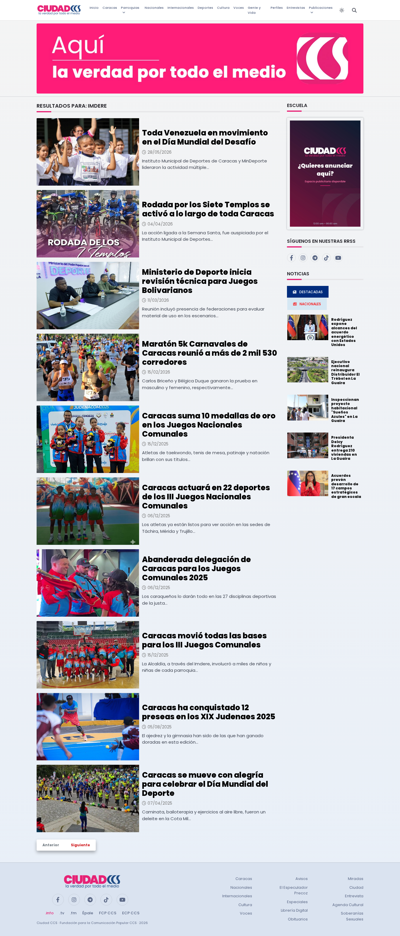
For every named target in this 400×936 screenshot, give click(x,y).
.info (49, 913)
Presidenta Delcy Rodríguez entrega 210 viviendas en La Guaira (344, 448)
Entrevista (354, 896)
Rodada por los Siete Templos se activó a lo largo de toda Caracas (208, 209)
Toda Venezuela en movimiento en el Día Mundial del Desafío (205, 137)
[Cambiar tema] (342, 10)
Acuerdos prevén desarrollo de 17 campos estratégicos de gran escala (346, 486)
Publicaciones (321, 7)
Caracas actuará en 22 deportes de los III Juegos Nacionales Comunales (206, 496)
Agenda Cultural (347, 905)
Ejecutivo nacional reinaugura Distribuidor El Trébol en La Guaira (345, 372)
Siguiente (80, 844)
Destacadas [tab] (311, 291)
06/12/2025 (159, 516)
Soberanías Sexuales (352, 916)
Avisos (301, 878)
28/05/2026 (160, 152)
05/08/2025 (160, 727)
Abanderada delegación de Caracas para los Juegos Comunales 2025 (196, 568)
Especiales (297, 902)
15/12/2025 (158, 444)
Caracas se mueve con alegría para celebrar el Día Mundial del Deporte (205, 784)
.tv (61, 913)
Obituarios (298, 919)
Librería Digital (294, 910)
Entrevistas (296, 7)
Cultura (223, 7)
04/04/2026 (160, 224)
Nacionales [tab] (310, 303)
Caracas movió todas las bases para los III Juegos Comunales (204, 640)
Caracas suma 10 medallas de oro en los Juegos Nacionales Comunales (209, 425)
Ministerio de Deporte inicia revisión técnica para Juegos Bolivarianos (200, 281)
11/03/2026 (158, 300)
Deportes (205, 7)
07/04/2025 (160, 803)
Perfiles (277, 7)
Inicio (94, 7)
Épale (87, 913)
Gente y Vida (254, 10)
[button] (325, 173)
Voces (238, 7)
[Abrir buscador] (354, 10)
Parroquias (130, 7)
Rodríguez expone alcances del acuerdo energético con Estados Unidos (344, 332)
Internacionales (180, 7)
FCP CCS (107, 913)
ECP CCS (130, 913)
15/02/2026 (159, 372)
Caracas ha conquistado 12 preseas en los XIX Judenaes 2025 (208, 712)
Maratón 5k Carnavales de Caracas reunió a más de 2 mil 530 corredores (209, 353)
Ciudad (356, 887)
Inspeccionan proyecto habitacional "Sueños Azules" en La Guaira (345, 410)
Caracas (109, 7)
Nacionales (154, 7)
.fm (73, 913)
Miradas (355, 878)
